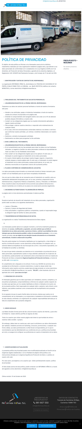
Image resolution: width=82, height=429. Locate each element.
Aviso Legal (64, 407)
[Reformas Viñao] (15, 3)
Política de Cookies (73, 409)
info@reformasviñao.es (50, 1)
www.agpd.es (14, 260)
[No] (80, 424)
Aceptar (32, 425)
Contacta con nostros (41, 410)
